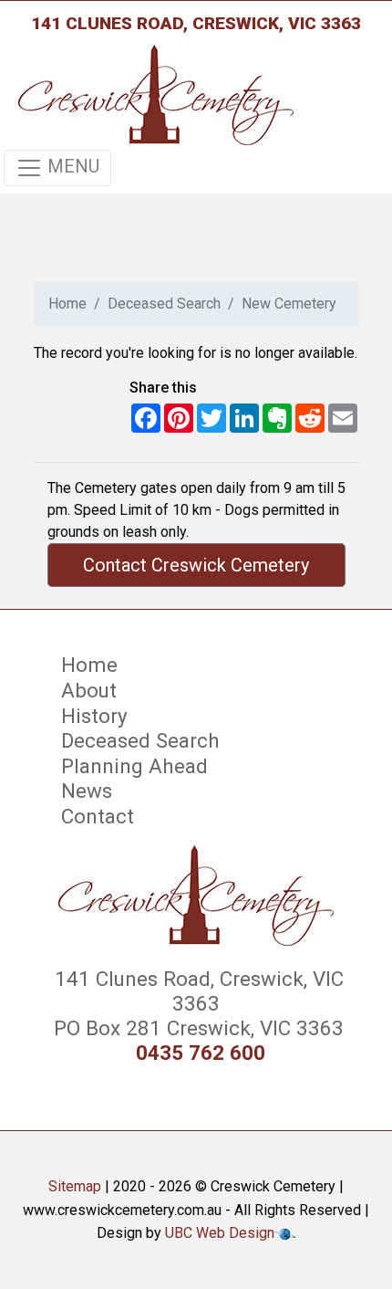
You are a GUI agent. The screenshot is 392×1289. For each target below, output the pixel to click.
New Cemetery (289, 303)
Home (67, 303)
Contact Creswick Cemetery (196, 565)
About (89, 690)
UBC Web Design (219, 1233)
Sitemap (74, 1186)
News (86, 790)
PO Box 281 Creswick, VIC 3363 (196, 1028)
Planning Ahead (134, 766)
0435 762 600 (200, 1053)
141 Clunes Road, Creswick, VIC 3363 (196, 23)
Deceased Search (164, 303)
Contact (97, 816)
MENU (71, 166)
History (94, 716)
